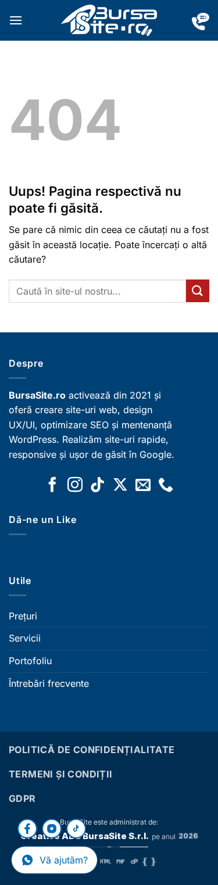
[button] (16, 20)
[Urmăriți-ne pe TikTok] (97, 486)
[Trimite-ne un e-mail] (143, 486)
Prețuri (23, 616)
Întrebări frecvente (49, 683)
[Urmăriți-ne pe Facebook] (52, 486)
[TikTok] (76, 829)
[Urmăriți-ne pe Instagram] (75, 486)
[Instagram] (52, 829)
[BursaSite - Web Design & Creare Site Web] (109, 20)
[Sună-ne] (165, 486)
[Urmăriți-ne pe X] (120, 486)
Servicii (25, 638)
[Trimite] (197, 291)
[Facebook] (27, 829)
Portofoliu (30, 661)
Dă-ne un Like (42, 519)
